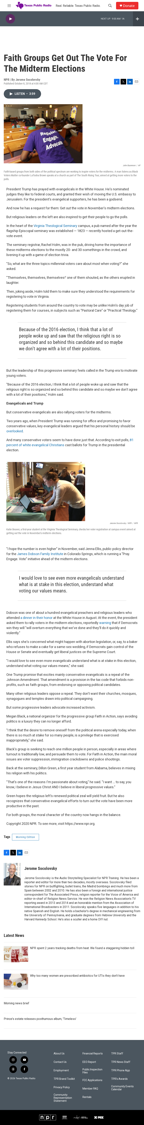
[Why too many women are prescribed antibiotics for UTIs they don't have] (16, 982)
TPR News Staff (120, 1062)
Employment (61, 1070)
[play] (10, 19)
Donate (129, 6)
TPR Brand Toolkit (64, 1079)
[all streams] (138, 18)
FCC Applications (92, 1080)
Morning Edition (25, 837)
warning (105, 623)
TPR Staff (117, 1053)
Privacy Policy (62, 1087)
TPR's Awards (119, 1079)
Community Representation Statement (63, 1097)
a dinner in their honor (36, 618)
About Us (59, 1053)
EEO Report (89, 1062)
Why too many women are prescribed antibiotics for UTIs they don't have (77, 975)
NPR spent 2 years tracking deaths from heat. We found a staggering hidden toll (82, 948)
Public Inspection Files (92, 1071)
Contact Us (60, 1062)
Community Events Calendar (122, 1088)
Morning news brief (16, 1003)
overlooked (14, 431)
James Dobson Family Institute (40, 554)
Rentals (87, 1097)
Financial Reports (92, 1053)
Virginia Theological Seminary (55, 226)
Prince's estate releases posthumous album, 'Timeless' (40, 1019)
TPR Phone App (120, 1070)
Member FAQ (90, 1088)
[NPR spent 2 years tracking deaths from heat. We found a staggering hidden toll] (16, 954)
